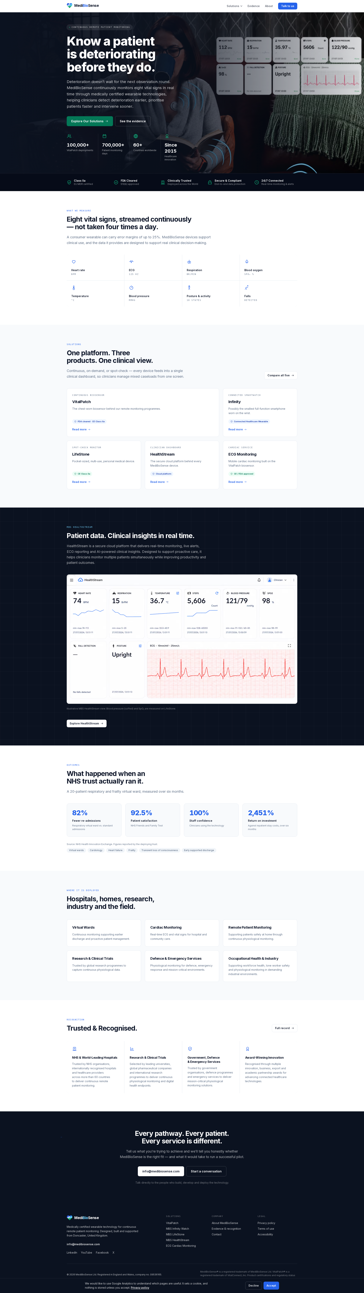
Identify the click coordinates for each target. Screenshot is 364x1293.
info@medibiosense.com (161, 1171)
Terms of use (266, 1228)
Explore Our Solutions (87, 121)
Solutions (233, 6)
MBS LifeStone (175, 1234)
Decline (254, 1285)
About (269, 6)
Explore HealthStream (84, 723)
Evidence (254, 6)
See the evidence (133, 121)
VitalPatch (172, 1223)
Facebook (102, 1252)
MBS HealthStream (177, 1240)
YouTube (86, 1252)
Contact (216, 1234)
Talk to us (287, 6)
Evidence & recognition (226, 1228)
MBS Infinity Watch (177, 1228)
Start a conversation (206, 1171)
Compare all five (279, 375)
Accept (271, 1285)
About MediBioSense (225, 1223)
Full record (282, 1028)
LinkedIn (72, 1252)
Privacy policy (140, 1287)
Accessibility (265, 1234)
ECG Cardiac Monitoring (181, 1245)
